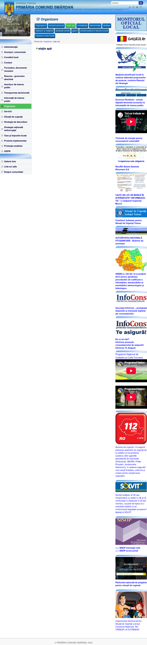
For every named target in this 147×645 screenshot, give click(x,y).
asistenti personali (56, 25)
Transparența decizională (16, 92)
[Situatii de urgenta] (131, 567)
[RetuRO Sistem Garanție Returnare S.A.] (131, 154)
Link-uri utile (10, 166)
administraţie (95, 25)
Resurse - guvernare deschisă (14, 77)
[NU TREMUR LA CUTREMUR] (131, 604)
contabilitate (82, 25)
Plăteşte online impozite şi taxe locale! (131, 44)
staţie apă (70, 25)
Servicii (8, 111)
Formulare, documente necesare (15, 69)
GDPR (7, 151)
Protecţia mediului (13, 145)
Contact (8, 62)
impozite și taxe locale (45, 35)
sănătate (106, 25)
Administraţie (11, 46)
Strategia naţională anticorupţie (13, 129)
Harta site (39, 41)
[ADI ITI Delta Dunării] (131, 60)
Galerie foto (10, 161)
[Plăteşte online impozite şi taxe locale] (131, 38)
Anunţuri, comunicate (15, 52)
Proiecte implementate (15, 140)
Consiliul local (11, 57)
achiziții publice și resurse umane (94, 30)
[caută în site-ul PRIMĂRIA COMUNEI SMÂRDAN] (141, 3)
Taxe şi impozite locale (15, 135)
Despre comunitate (13, 171)
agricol (75, 30)
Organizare (9, 106)
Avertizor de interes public (14, 86)
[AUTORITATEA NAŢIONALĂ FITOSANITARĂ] (131, 231)
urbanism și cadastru (44, 30)
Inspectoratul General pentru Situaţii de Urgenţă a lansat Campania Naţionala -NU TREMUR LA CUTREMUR (128, 625)
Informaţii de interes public (14, 99)
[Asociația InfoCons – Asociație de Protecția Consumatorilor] (131, 298)
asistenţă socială (63, 30)
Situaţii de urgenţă (13, 116)
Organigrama (41, 25)
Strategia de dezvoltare (15, 121)
